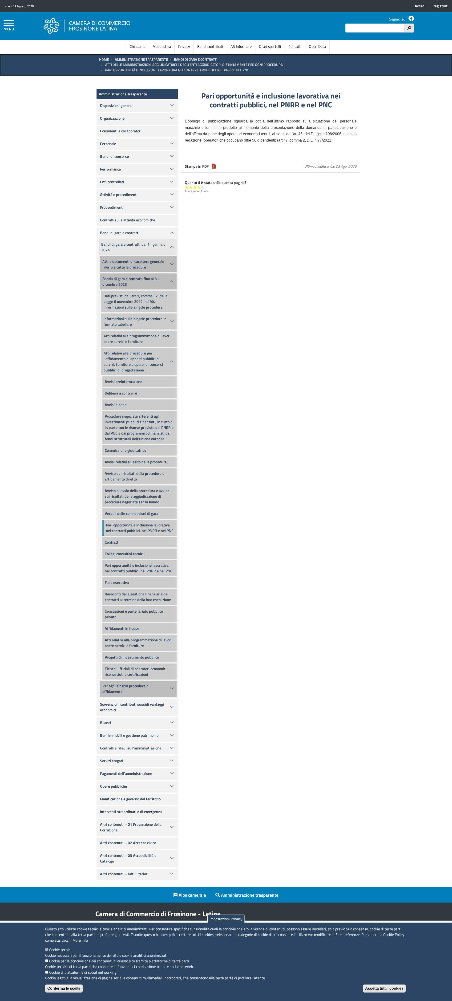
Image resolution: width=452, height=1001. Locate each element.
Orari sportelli (270, 46)
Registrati (440, 6)
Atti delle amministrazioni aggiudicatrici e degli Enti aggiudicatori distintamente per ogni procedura (194, 64)
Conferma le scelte (64, 988)
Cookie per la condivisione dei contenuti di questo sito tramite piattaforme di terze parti (119, 961)
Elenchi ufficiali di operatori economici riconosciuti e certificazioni (135, 671)
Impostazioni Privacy (226, 919)
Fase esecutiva (117, 582)
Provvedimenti (112, 207)
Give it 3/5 (195, 187)
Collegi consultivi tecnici (124, 554)
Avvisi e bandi (116, 404)
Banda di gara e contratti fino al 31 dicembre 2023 (130, 281)
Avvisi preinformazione (123, 381)
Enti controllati (112, 182)
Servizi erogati (111, 761)
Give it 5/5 (203, 187)
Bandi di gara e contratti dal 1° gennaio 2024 (133, 247)
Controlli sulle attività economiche (127, 220)
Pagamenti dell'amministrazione (126, 773)
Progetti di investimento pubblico (132, 657)
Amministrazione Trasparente (141, 59)
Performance (110, 169)
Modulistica (162, 46)
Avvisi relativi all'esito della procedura (136, 462)
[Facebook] (411, 19)
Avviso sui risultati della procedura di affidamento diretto (135, 476)
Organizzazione (112, 118)
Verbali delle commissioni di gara (131, 513)
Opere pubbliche (113, 786)
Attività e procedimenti (118, 194)
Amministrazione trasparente (249, 894)
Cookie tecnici (60, 949)
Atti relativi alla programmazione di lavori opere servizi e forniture (137, 338)
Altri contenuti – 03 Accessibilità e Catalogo (128, 858)
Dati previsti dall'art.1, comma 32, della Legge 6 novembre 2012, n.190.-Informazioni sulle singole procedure (135, 301)
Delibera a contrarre (121, 393)
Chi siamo (137, 46)
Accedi (420, 6)
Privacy (184, 46)
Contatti (295, 46)
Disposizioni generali (116, 105)
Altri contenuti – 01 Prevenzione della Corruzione (130, 827)
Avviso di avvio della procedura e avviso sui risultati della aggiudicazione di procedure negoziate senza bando (137, 496)
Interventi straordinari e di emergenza (131, 811)
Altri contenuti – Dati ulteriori (124, 874)
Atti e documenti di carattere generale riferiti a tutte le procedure (133, 264)
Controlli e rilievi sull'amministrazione (130, 748)
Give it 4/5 (199, 187)
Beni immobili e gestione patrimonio (129, 735)
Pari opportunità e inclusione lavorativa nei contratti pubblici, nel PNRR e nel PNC (140, 527)
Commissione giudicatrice (125, 450)
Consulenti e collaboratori (120, 131)
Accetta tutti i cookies (384, 988)
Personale (108, 143)
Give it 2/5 (191, 187)
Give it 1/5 (187, 187)
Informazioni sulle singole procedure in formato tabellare (135, 321)
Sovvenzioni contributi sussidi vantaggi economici (132, 707)
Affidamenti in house (122, 628)
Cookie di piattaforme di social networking (82, 972)
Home (104, 59)
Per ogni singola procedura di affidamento (125, 688)
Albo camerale (192, 894)
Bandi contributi (210, 46)
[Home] (87, 26)
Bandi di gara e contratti (196, 59)
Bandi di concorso (114, 156)
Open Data (317, 46)
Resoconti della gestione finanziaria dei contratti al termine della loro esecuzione (138, 596)
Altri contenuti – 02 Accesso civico (128, 843)
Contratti (112, 542)
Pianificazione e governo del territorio (130, 799)
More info (80, 940)
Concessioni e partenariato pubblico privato (134, 614)
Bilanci (105, 722)
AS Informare (241, 46)
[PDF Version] (214, 166)
